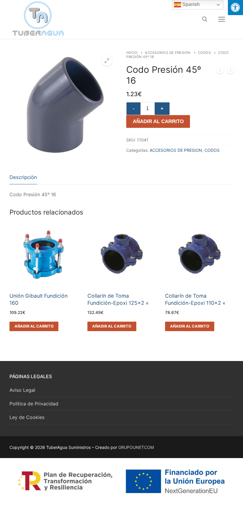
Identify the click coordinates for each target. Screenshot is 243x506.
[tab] (23, 177)
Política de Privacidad (33, 404)
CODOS (204, 53)
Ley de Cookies (26, 417)
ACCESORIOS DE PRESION (168, 53)
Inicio (132, 53)
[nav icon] (221, 19)
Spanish (190, 4)
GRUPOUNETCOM (136, 447)
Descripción (23, 177)
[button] (107, 60)
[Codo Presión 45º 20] (230, 71)
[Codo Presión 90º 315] (220, 71)
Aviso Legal (22, 390)
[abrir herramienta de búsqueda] (204, 19)
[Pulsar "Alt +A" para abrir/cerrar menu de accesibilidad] (235, 7)
